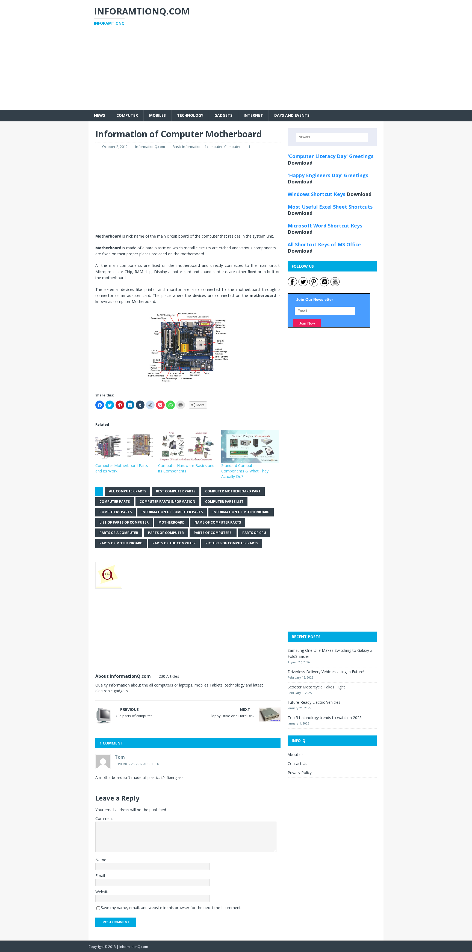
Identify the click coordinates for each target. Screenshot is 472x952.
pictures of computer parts (231, 543)
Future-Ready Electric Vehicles (314, 702)
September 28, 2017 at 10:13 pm (137, 764)
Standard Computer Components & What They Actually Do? (245, 471)
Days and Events (291, 115)
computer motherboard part (233, 491)
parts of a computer (118, 532)
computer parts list (224, 501)
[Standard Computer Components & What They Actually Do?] (250, 446)
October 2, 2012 (115, 146)
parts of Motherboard (121, 543)
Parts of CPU (254, 532)
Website (102, 891)
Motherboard (171, 522)
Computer (127, 115)
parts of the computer (174, 543)
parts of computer (166, 532)
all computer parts (127, 491)
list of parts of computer (124, 522)
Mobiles (157, 115)
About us (295, 754)
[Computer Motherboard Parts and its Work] (124, 446)
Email (100, 875)
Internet (253, 115)
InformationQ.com (150, 146)
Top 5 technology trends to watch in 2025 (325, 717)
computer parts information (167, 501)
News (99, 115)
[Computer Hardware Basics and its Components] (187, 446)
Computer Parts (114, 501)
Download (300, 162)
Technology (190, 115)
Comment (104, 818)
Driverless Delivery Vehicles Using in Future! (326, 671)
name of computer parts (217, 522)
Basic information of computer (198, 146)
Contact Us (297, 763)
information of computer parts (172, 512)
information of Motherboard (241, 512)
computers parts (115, 512)
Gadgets (223, 115)
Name (100, 859)
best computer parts (175, 491)
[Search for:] (332, 137)
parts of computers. (213, 532)
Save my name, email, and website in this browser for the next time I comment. (171, 907)
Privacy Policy (300, 772)
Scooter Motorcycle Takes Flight (316, 687)
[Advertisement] (236, 71)
